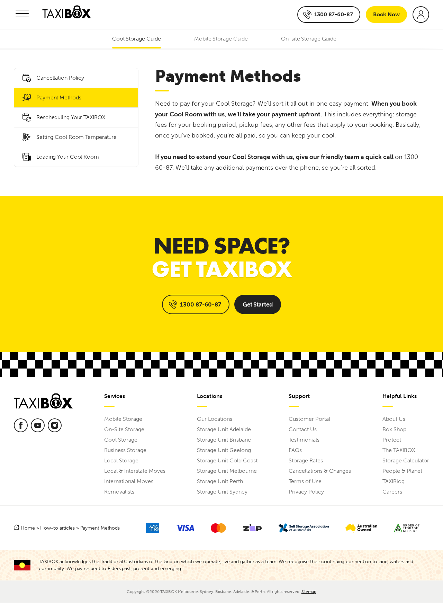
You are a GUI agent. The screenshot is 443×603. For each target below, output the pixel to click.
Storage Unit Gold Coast (227, 460)
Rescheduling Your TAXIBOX (70, 117)
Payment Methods (58, 97)
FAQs (295, 450)
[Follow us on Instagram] (55, 425)
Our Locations (214, 419)
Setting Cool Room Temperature (76, 137)
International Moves (128, 481)
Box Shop (394, 429)
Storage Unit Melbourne (227, 471)
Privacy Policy (306, 491)
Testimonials (304, 439)
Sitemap (308, 591)
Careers (392, 491)
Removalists (119, 491)
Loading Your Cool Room (67, 156)
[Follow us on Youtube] (38, 425)
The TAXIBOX (398, 450)
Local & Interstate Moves (134, 471)
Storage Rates (306, 460)
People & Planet (402, 471)
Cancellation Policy (60, 77)
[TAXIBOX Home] (67, 14)
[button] (22, 14)
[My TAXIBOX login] (421, 14)
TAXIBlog (393, 481)
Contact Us (303, 429)
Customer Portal (309, 419)
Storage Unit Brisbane (224, 439)
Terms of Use (305, 481)
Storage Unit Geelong (224, 450)
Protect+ (393, 439)
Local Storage (121, 460)
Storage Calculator (405, 460)
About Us (393, 419)
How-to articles (57, 528)
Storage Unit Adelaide (224, 429)
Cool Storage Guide (136, 38)
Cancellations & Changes (320, 471)
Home (28, 528)
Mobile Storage (123, 419)
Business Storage (125, 450)
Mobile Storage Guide (221, 38)
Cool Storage (120, 439)
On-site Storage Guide (308, 38)
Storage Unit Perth (220, 481)
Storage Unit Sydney (222, 491)
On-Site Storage (124, 429)
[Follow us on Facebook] (21, 425)
